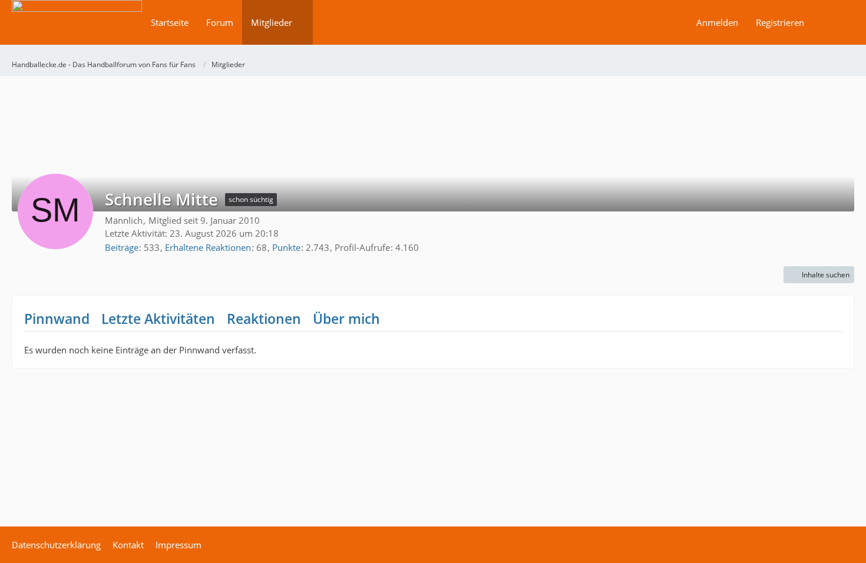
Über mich (346, 318)
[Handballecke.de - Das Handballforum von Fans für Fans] (77, 30)
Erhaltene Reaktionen (208, 247)
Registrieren (780, 22)
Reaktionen (264, 318)
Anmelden (717, 22)
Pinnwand (57, 318)
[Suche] (833, 22)
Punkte (286, 247)
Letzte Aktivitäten (158, 318)
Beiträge (121, 247)
